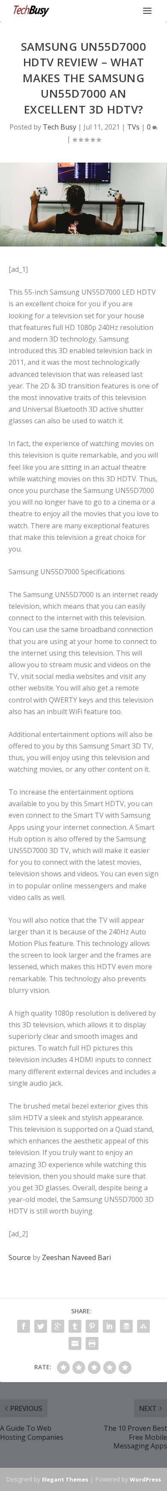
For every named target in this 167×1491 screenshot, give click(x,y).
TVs (133, 127)
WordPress (145, 1479)
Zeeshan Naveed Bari (76, 1257)
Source (20, 1257)
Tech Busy (59, 127)
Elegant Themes (65, 1479)
